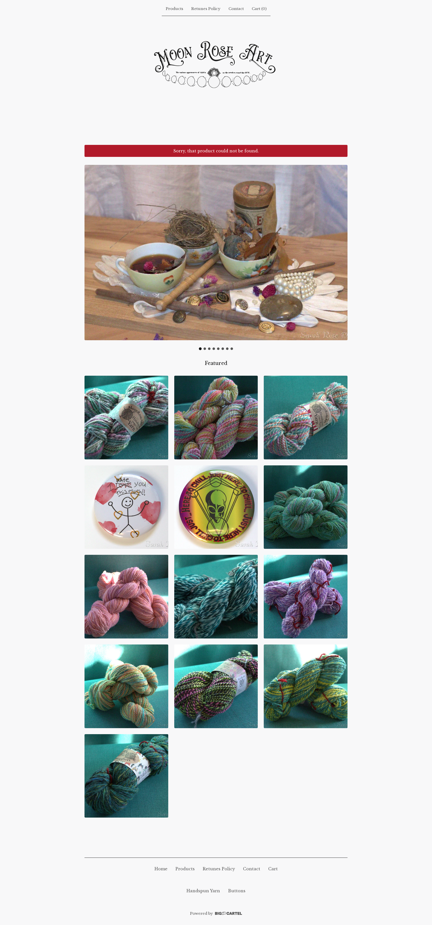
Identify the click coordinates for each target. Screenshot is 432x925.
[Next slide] (340, 254)
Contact (236, 8)
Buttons (237, 890)
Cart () (259, 8)
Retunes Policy (205, 8)
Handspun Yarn (203, 890)
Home (161, 868)
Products (174, 8)
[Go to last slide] (92, 254)
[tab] (200, 348)
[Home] (216, 79)
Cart (273, 868)
